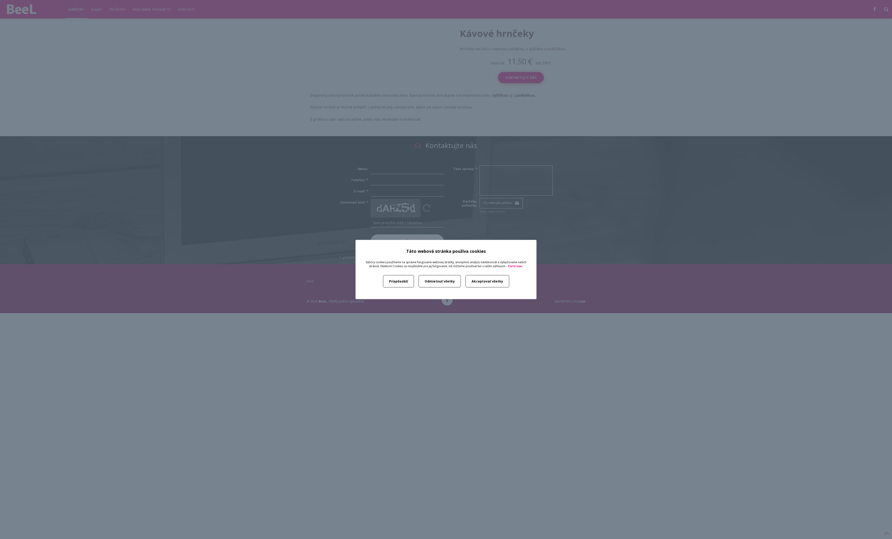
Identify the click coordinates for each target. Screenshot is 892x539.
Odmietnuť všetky (440, 281)
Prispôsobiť (398, 281)
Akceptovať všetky (487, 281)
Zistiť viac (515, 266)
